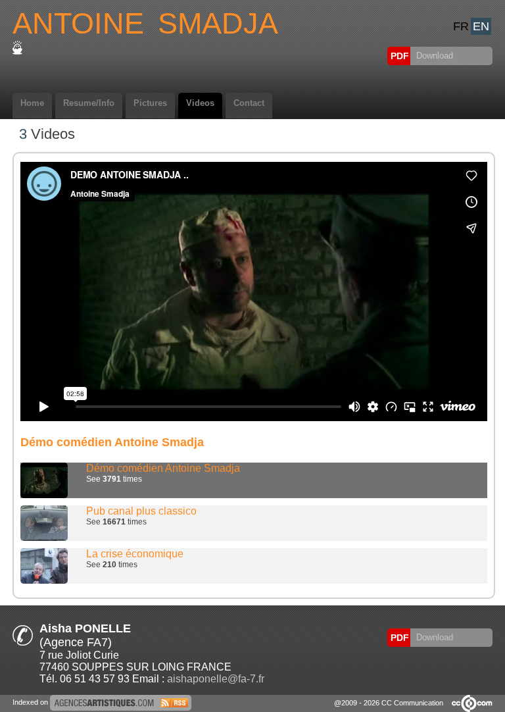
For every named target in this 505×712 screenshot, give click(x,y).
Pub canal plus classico (141, 511)
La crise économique (134, 553)
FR (461, 26)
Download (433, 56)
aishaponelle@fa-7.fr (215, 678)
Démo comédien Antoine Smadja (163, 468)
